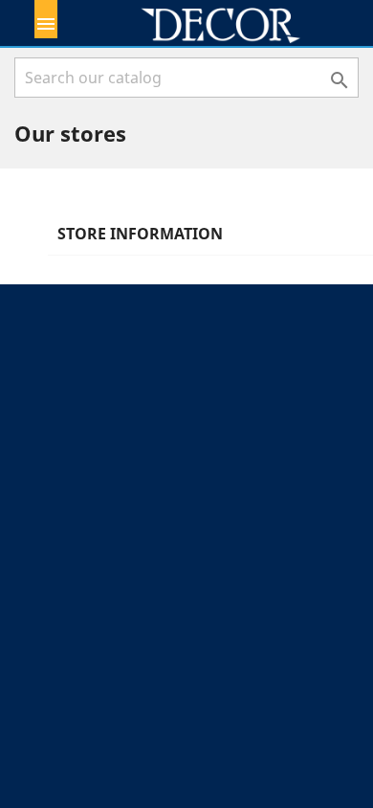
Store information (140, 233)
